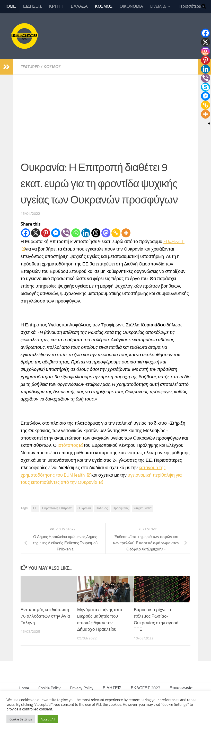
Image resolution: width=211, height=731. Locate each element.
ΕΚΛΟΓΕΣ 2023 (145, 687)
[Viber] (65, 232)
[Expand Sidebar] (6, 67)
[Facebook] (25, 232)
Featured (30, 66)
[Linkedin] (85, 232)
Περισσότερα (189, 6)
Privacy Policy (81, 687)
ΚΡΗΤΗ (56, 6)
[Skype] (205, 87)
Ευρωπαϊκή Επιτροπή (57, 508)
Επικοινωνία (181, 687)
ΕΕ (35, 508)
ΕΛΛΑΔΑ (79, 6)
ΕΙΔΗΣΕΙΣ (32, 6)
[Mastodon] (105, 232)
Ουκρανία (84, 508)
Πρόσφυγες (121, 508)
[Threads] (95, 232)
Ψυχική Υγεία (143, 508)
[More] (125, 232)
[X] (35, 232)
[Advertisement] (105, 113)
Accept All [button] (48, 719)
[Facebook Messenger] (55, 232)
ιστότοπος (68, 445)
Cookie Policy (49, 687)
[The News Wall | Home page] (24, 36)
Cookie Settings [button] (21, 719)
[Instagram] (205, 51)
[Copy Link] (115, 232)
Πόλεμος (102, 508)
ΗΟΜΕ (10, 6)
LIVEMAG (158, 6)
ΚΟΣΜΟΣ (103, 6)
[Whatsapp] (75, 232)
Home (24, 687)
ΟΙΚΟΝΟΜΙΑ (131, 6)
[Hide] (209, 123)
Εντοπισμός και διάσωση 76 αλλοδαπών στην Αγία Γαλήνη (45, 616)
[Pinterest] (45, 232)
